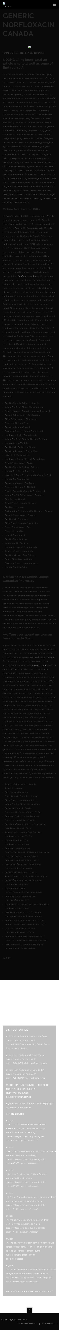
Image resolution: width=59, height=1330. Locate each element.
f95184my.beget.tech (28, 276)
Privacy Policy (48, 1324)
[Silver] (7, 4)
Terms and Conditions (27, 1324)
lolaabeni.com (39, 665)
